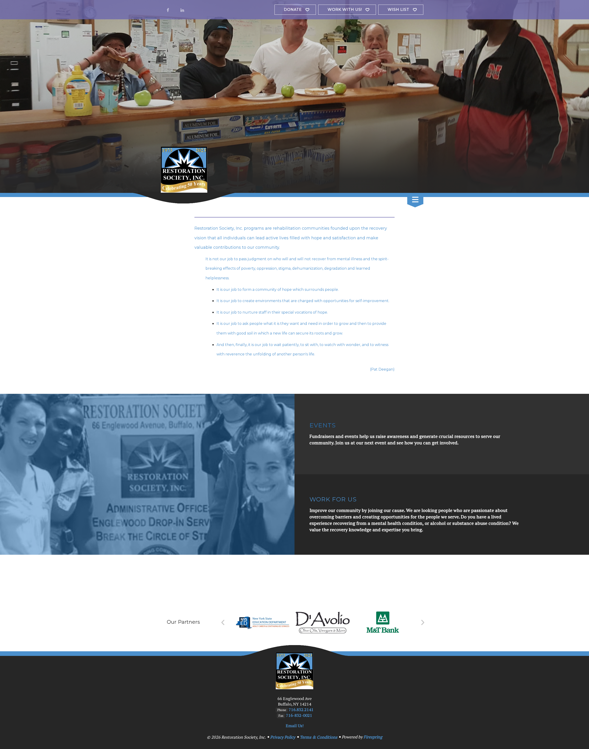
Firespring (373, 737)
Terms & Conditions (318, 737)
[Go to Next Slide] (422, 622)
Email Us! (294, 725)
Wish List (398, 9)
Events (322, 425)
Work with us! (345, 9)
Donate (293, 9)
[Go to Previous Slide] (223, 622)
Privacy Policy (282, 737)
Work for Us (333, 499)
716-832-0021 (299, 715)
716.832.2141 (301, 709)
